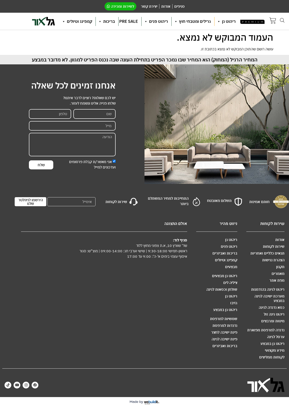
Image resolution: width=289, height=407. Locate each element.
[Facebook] (35, 385)
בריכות (109, 21)
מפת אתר (276, 280)
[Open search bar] (282, 20)
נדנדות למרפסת (224, 325)
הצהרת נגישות (273, 260)
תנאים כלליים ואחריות (267, 253)
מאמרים (278, 273)
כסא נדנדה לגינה (271, 307)
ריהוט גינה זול (274, 314)
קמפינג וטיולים (79, 21)
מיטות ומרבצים (272, 321)
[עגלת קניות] (272, 21)
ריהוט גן (229, 21)
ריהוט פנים (158, 21)
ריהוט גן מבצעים (224, 276)
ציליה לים (230, 282)
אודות (279, 239)
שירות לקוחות (273, 246)
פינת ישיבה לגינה (224, 339)
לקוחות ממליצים (271, 357)
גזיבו (233, 303)
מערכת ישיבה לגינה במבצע (269, 298)
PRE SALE (128, 21)
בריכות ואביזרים (224, 253)
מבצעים (231, 266)
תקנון (280, 266)
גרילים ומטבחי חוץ (195, 21)
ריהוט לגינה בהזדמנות (267, 289)
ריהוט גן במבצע (272, 343)
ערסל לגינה (275, 336)
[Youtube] (17, 385)
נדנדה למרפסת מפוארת (265, 330)
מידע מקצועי (274, 350)
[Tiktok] (8, 385)
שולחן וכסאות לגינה (221, 289)
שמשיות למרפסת (223, 318)
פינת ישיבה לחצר (224, 332)
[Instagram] (26, 385)
